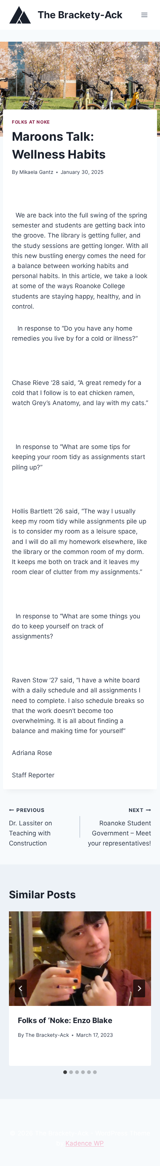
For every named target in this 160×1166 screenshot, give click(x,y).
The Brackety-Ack (47, 1035)
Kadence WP (84, 1143)
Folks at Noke (31, 122)
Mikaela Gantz (36, 172)
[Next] (139, 988)
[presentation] (80, 958)
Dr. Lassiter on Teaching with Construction (30, 827)
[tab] (65, 1072)
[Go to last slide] (21, 988)
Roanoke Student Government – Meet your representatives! (119, 827)
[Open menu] (144, 14)
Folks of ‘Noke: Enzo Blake (65, 1020)
